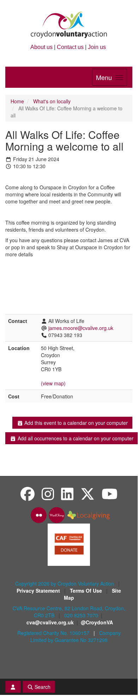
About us (41, 47)
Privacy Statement (39, 590)
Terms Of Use (86, 590)
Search (41, 686)
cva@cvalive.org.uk (50, 622)
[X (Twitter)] (87, 493)
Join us (97, 47)
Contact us (70, 47)
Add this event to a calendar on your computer (75, 422)
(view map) (53, 383)
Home (17, 101)
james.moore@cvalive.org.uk (80, 327)
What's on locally (52, 101)
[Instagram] (48, 493)
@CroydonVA (97, 622)
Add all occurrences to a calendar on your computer (74, 438)
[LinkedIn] (67, 493)
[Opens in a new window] (69, 544)
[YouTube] (110, 493)
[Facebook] (27, 493)
